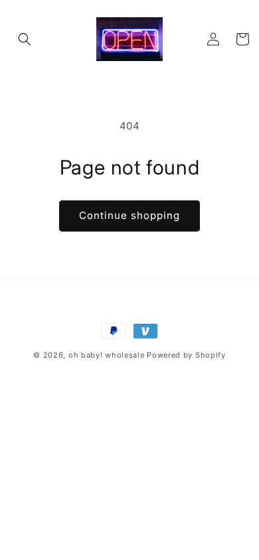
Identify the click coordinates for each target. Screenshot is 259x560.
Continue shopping (129, 215)
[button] (24, 39)
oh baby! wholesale (106, 355)
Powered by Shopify (186, 355)
